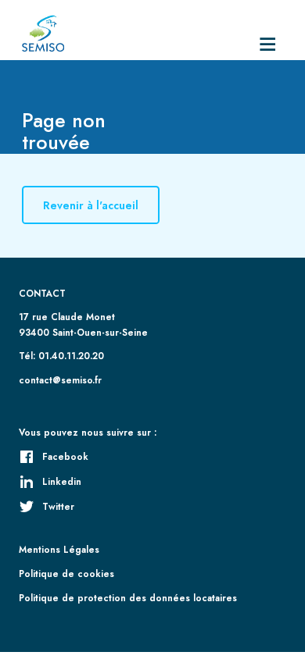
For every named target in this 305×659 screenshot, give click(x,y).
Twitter (58, 506)
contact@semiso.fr (60, 379)
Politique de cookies (66, 573)
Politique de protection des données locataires (128, 597)
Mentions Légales (59, 549)
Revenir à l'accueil (90, 205)
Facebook (65, 456)
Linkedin (61, 481)
